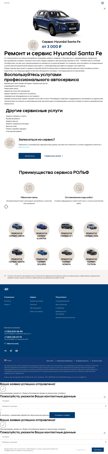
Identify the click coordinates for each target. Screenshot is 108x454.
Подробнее (80, 450)
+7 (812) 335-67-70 (13, 337)
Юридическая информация (65, 361)
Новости (7, 304)
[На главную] (6, 3)
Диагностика (11, 126)
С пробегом (60, 308)
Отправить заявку (62, 415)
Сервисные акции (52, 156)
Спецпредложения (62, 301)
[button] (6, 289)
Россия (9, 360)
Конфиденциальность (82, 361)
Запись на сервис (36, 311)
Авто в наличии (61, 304)
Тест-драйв (60, 314)
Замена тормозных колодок (17, 124)
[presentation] (5, 207)
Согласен (98, 450)
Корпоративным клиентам (65, 317)
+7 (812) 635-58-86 (13, 331)
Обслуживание (35, 308)
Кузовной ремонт (13, 118)
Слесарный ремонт (14, 131)
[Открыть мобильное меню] (102, 3)
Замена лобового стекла (16, 116)
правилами (15, 415)
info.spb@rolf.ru (82, 377)
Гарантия (33, 304)
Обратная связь (13, 343)
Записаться (30, 156)
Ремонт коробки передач (16, 129)
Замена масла (12, 121)
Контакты (7, 301)
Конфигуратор (61, 311)
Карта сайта (50, 361)
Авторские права (97, 361)
